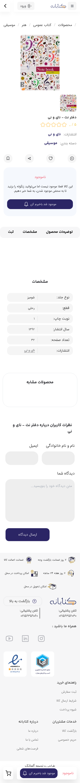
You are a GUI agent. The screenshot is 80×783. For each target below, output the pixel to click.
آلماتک (30, 766)
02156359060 (29, 615)
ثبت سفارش (68, 691)
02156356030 (67, 615)
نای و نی (54, 134)
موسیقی (9, 25)
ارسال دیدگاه (27, 534)
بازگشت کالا (69, 730)
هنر (24, 25)
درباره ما (33, 730)
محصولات (65, 25)
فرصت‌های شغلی (27, 748)
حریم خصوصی (67, 739)
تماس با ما (32, 739)
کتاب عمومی (42, 25)
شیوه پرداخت (68, 709)
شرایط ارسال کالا (66, 700)
